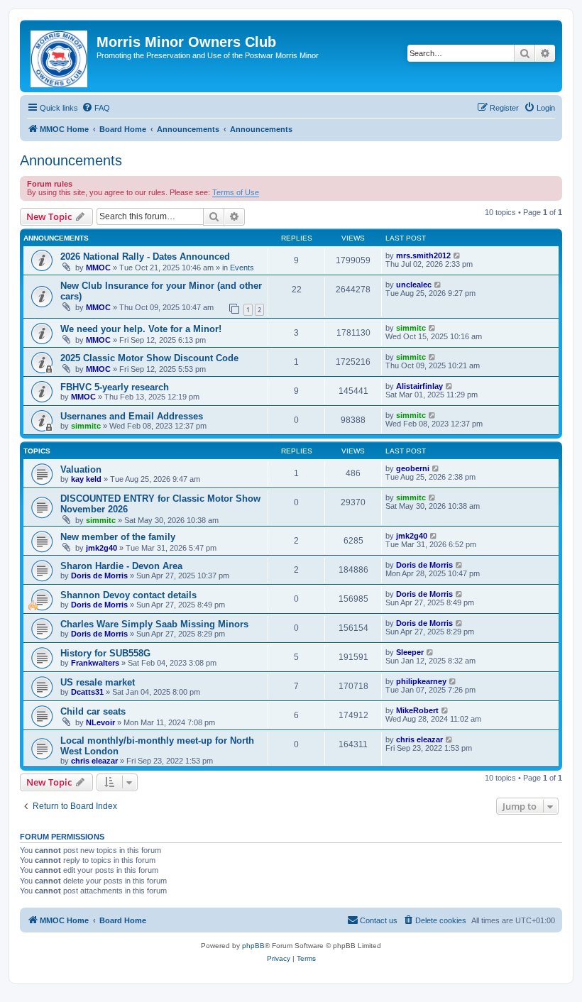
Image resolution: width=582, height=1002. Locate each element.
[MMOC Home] (60, 56)
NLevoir (100, 722)
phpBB (253, 945)
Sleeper (410, 652)
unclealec (414, 284)
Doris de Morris (99, 575)
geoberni (412, 468)
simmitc (411, 328)
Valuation (80, 469)
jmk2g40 (101, 548)
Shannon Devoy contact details (128, 595)
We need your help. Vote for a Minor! (140, 329)
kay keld (86, 479)
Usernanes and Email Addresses (131, 416)
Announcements (71, 160)
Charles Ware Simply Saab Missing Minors (154, 624)
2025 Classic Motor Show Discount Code (149, 358)
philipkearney (421, 681)
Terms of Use (235, 192)
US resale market (97, 682)
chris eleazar (94, 760)
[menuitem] (96, 107)
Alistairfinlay (419, 386)
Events (242, 267)
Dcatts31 (87, 692)
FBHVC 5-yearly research (114, 387)
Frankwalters (95, 663)
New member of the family (117, 537)
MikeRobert (417, 710)
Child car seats (93, 711)
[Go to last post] (457, 255)
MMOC (98, 267)
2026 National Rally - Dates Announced (145, 256)
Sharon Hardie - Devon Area (121, 566)
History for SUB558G (105, 653)
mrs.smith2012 (423, 255)
